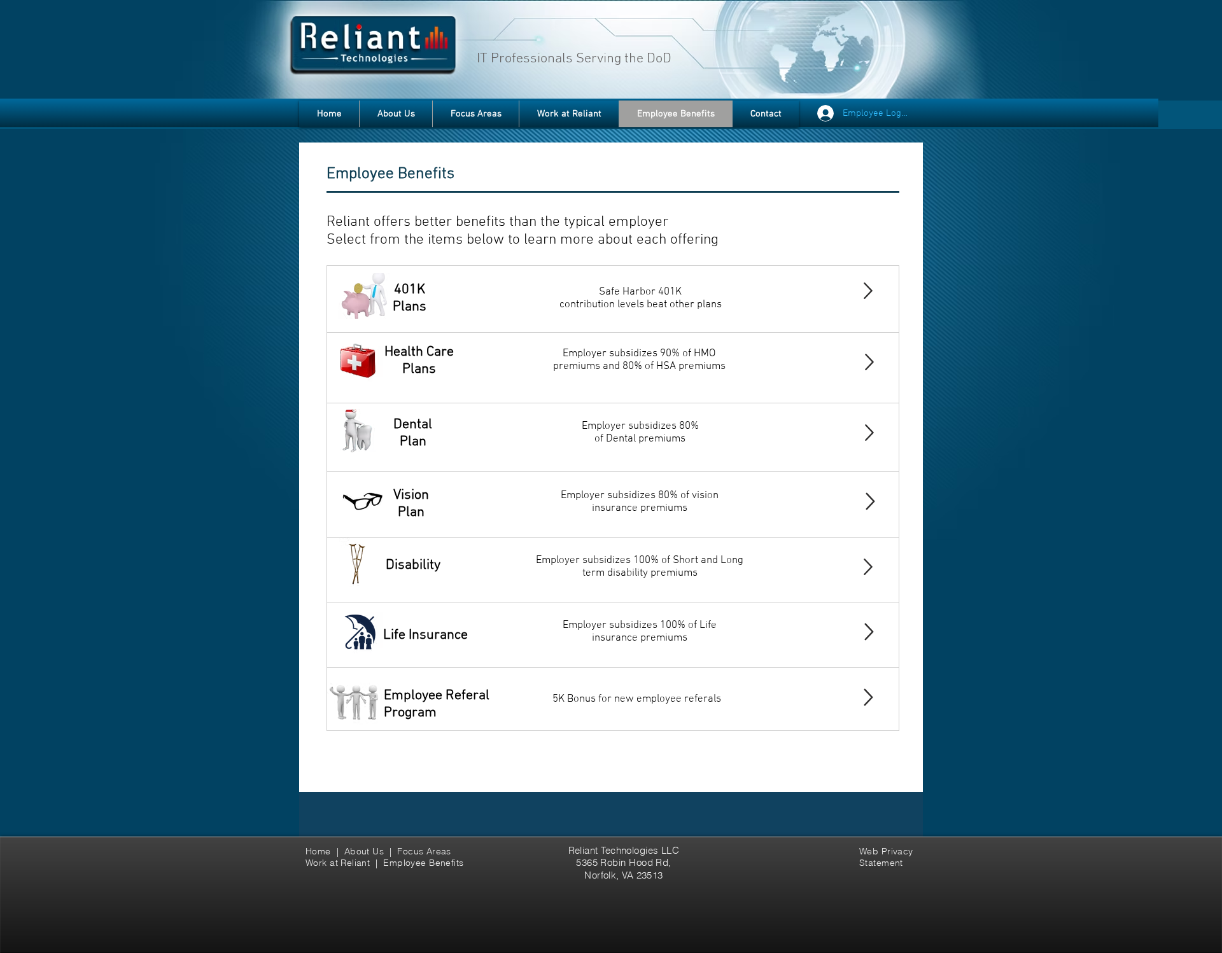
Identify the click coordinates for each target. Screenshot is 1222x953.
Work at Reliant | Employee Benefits (385, 862)
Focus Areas (425, 851)
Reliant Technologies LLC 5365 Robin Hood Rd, (624, 856)
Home (321, 851)
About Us (364, 851)
